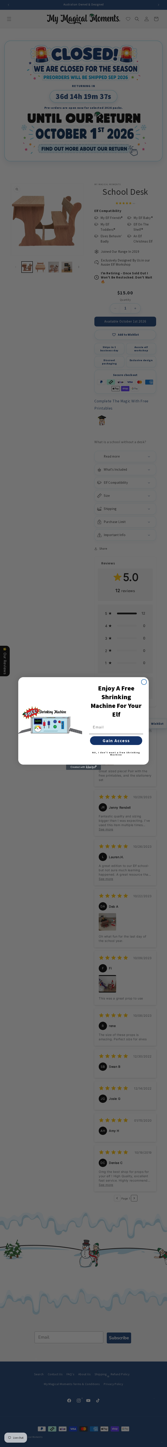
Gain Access (116, 740)
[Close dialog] (144, 682)
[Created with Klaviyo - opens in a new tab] (83, 767)
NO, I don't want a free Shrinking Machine (116, 753)
